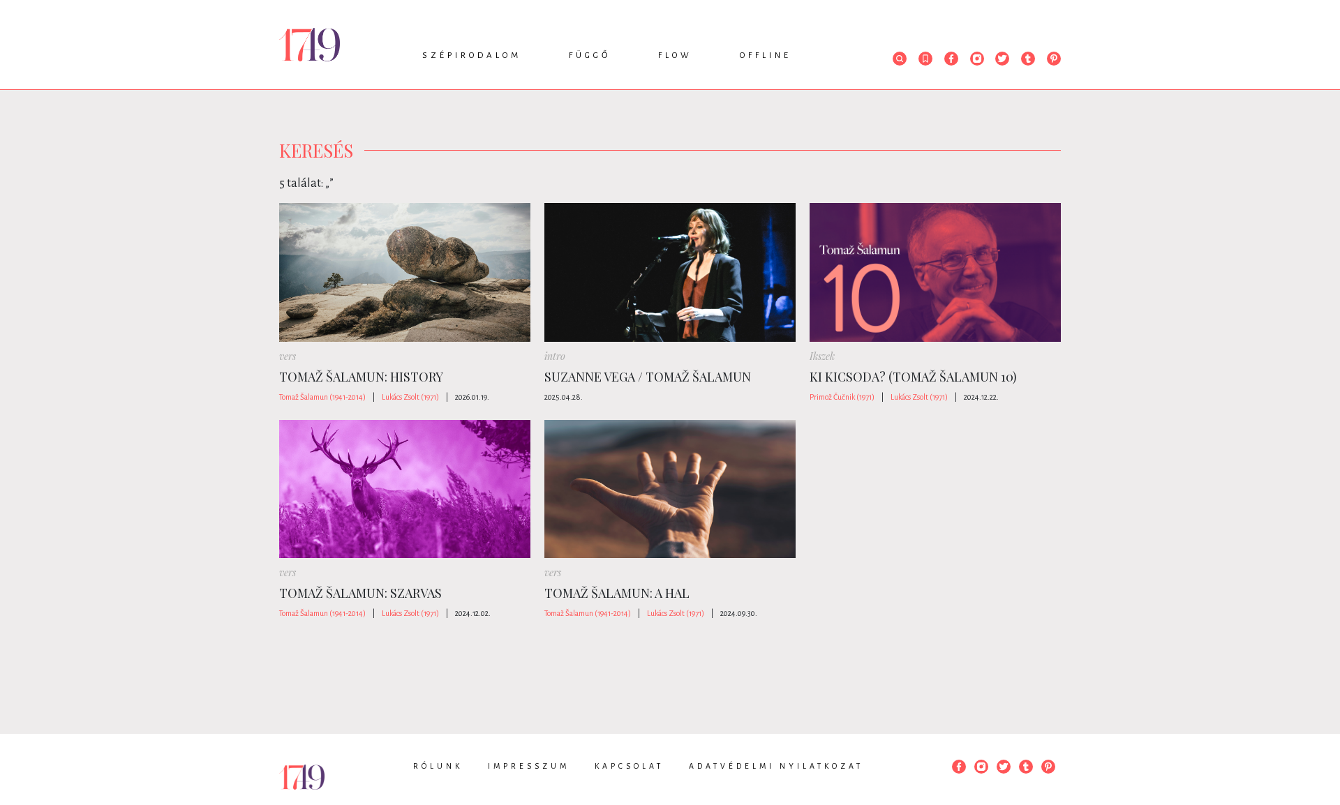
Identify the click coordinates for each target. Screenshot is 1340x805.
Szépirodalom (471, 55)
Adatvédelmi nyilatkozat (776, 766)
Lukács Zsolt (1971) (410, 397)
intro (554, 356)
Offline (765, 55)
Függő (590, 55)
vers (287, 356)
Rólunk (438, 766)
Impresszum (529, 766)
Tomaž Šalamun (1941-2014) (322, 397)
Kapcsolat (629, 766)
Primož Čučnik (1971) (842, 397)
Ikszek (822, 356)
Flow (675, 55)
